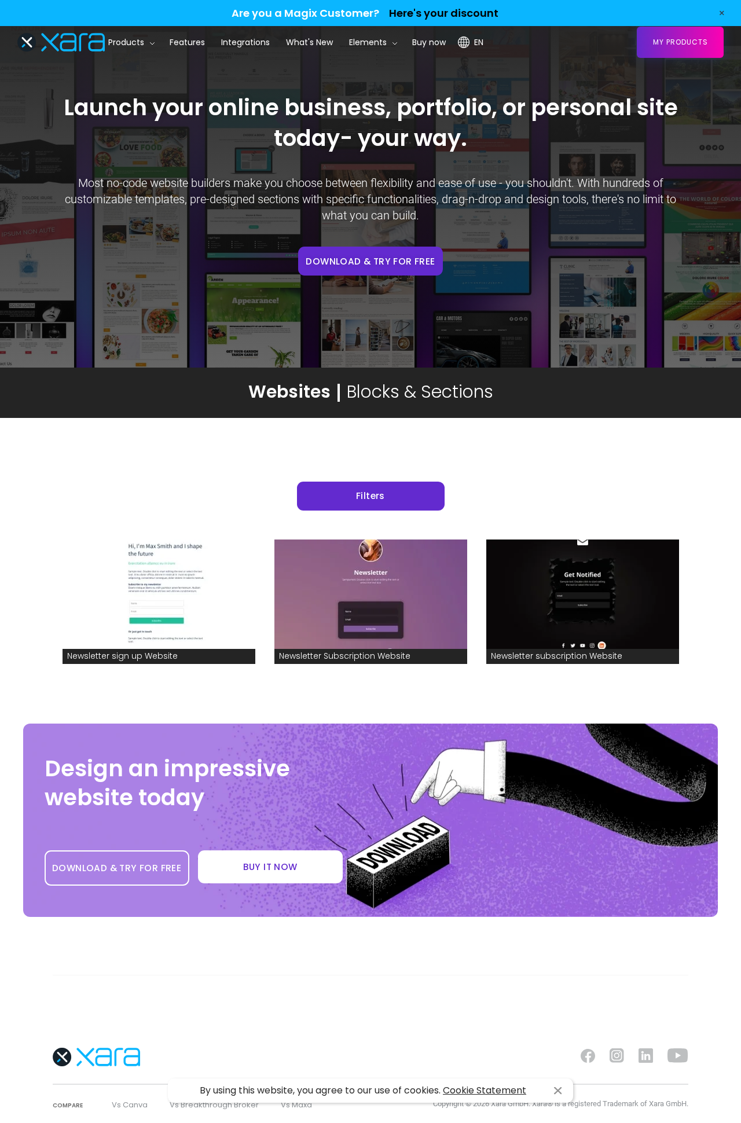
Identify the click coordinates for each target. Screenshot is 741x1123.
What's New (309, 42)
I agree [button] (558, 1091)
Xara (61, 42)
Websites (289, 391)
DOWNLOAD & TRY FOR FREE (370, 261)
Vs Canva (130, 1104)
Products (126, 42)
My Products (680, 42)
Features (187, 42)
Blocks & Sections (420, 391)
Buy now (429, 42)
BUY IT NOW (270, 867)
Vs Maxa (296, 1104)
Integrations (245, 42)
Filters (370, 496)
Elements (368, 42)
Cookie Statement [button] (484, 1090)
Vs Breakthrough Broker (214, 1104)
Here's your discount (443, 13)
